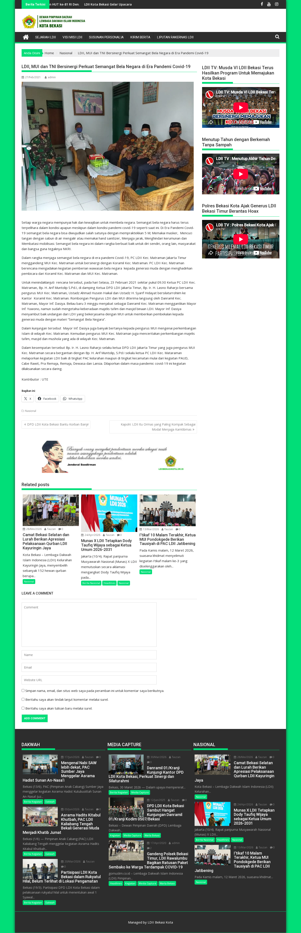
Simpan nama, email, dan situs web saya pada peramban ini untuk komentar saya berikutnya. (94, 690)
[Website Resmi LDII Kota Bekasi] (26, 36)
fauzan (51, 529)
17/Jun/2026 (71, 757)
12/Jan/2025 (157, 800)
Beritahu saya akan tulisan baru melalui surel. (58, 708)
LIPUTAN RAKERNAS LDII (175, 37)
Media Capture (140, 792)
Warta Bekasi (152, 835)
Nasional (30, 411)
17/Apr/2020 (158, 843)
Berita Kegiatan (33, 801)
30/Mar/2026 (158, 757)
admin (52, 77)
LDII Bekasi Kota (160, 922)
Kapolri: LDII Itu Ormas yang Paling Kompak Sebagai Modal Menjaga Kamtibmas (158, 426)
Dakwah (50, 801)
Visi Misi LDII (72, 37)
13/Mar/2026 (150, 529)
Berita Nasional (91, 583)
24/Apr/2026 (92, 535)
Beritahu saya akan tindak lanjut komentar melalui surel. (66, 699)
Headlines (109, 583)
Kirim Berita (140, 37)
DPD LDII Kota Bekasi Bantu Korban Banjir (58, 424)
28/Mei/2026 (34, 529)
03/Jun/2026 (71, 809)
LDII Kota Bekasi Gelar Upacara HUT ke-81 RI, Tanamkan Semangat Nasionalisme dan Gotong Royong (124, 4)
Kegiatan (115, 835)
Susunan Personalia (106, 37)
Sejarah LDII (45, 37)
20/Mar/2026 (72, 861)
